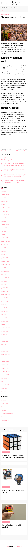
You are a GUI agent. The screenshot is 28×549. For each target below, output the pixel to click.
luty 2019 (4, 391)
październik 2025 (6, 208)
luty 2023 (4, 284)
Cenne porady (5, 403)
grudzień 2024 (5, 238)
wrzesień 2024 (5, 244)
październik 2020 (6, 355)
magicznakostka (17, 74)
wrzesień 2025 (5, 211)
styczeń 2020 (4, 365)
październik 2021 (6, 328)
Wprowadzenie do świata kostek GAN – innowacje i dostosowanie (13, 456)
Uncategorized (4, 14)
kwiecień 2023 (5, 278)
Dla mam (3, 410)
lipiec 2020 (4, 358)
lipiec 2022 (4, 304)
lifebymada (6, 21)
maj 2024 (3, 251)
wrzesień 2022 (5, 298)
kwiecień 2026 (5, 194)
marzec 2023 (4, 281)
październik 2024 (6, 241)
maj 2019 (3, 381)
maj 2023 (3, 274)
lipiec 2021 (4, 338)
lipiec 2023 (4, 268)
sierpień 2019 (5, 375)
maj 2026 (3, 191)
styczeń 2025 (4, 234)
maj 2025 (3, 221)
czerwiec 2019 (5, 378)
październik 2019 (6, 371)
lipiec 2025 (4, 218)
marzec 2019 (4, 388)
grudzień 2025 (5, 201)
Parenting (3, 417)
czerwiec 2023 (5, 271)
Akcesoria (3, 400)
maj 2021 (3, 345)
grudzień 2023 (5, 258)
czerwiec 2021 (5, 341)
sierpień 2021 (5, 334)
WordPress (19, 546)
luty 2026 (4, 198)
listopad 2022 (5, 291)
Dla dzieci (3, 407)
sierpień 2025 (5, 214)
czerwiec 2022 (5, 308)
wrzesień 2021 (5, 331)
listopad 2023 (5, 261)
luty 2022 (4, 314)
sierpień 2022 (5, 301)
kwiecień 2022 (5, 311)
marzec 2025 (4, 228)
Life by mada (14, 2)
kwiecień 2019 (5, 385)
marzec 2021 (4, 348)
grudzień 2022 (5, 288)
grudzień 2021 (5, 321)
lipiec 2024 (4, 248)
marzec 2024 (4, 254)
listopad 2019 (5, 368)
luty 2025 (4, 231)
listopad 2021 (5, 324)
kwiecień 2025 (5, 224)
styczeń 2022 (4, 318)
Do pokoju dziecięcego (7, 413)
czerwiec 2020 (5, 361)
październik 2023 (6, 264)
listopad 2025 (5, 204)
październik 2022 (6, 294)
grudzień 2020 (5, 351)
